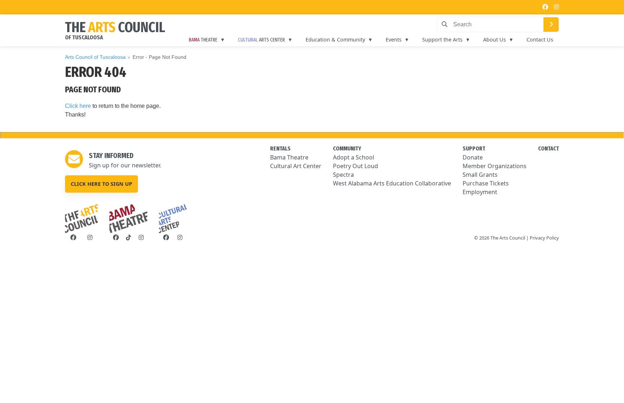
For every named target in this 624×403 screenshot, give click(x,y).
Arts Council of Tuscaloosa (95, 57)
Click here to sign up (101, 183)
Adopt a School (353, 157)
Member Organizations (494, 166)
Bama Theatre (289, 157)
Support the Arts (442, 39)
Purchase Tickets (486, 183)
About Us (494, 39)
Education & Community (335, 39)
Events (394, 39)
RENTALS (280, 148)
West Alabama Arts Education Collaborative (392, 183)
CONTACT (548, 148)
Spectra (343, 175)
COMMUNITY (347, 148)
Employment (480, 192)
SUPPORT (474, 148)
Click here (78, 106)
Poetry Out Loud (355, 166)
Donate (473, 157)
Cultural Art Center (295, 166)
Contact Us (539, 39)
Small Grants (480, 175)
